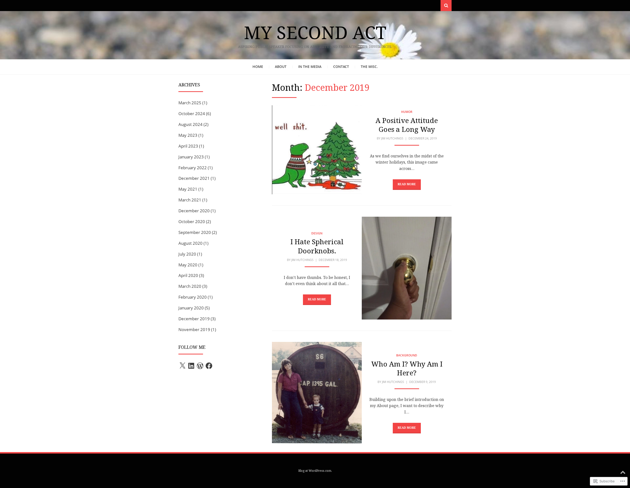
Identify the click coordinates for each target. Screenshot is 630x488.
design (316, 233)
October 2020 (191, 221)
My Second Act (315, 32)
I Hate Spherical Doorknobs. (317, 246)
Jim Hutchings (392, 138)
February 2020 (192, 297)
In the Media (309, 66)
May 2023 (187, 135)
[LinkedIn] (191, 366)
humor (406, 112)
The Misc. (369, 66)
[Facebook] (209, 366)
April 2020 (188, 275)
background (406, 355)
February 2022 (192, 167)
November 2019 (194, 329)
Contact (341, 66)
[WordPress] (200, 366)
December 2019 (194, 318)
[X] (182, 366)
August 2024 (190, 124)
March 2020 (189, 286)
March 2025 (189, 103)
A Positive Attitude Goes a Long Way (407, 125)
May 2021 (187, 189)
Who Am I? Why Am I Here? (406, 368)
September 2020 (194, 232)
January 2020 (191, 308)
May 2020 (187, 265)
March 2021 (189, 200)
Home (257, 66)
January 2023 (191, 157)
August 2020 (190, 243)
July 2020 (187, 254)
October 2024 (191, 113)
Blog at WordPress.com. (315, 471)
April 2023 (188, 146)
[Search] (446, 5)
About (280, 66)
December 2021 (194, 178)
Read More (407, 184)
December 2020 (194, 211)
